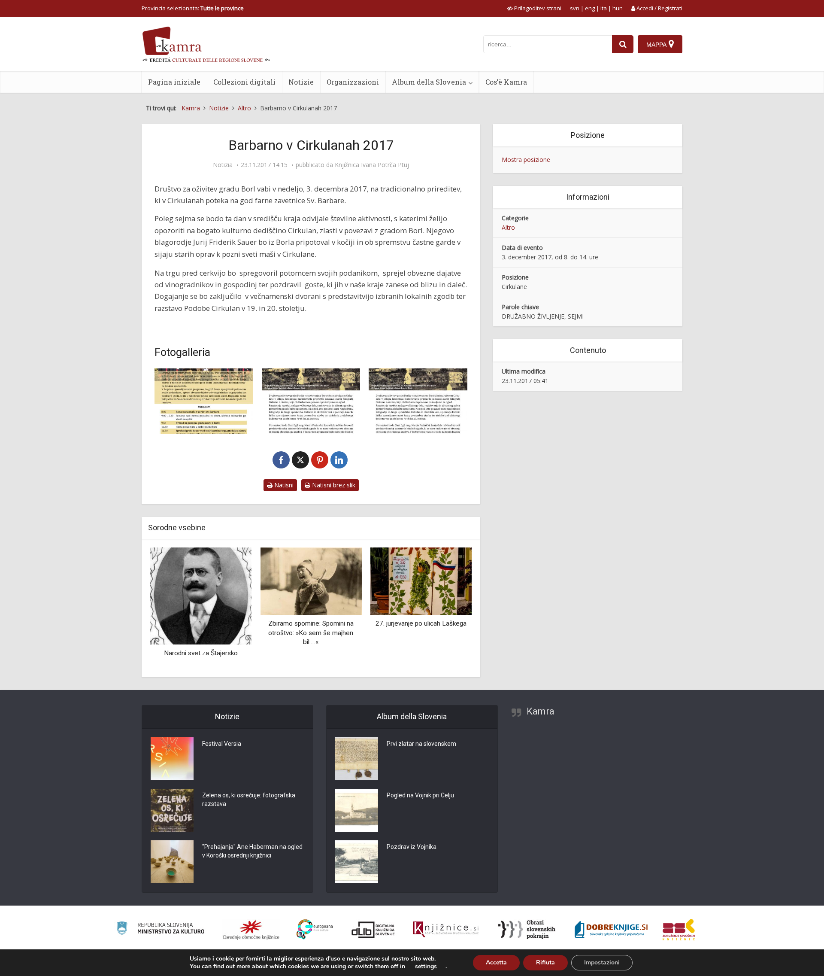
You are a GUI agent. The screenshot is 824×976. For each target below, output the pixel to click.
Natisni (283, 485)
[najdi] (622, 44)
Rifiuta (545, 962)
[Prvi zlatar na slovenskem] (356, 758)
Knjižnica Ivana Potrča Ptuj (372, 165)
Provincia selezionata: (193, 8)
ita (603, 8)
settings (426, 966)
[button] (450, 609)
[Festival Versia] (172, 758)
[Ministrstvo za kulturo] (160, 929)
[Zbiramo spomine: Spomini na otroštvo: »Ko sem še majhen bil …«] (310, 580)
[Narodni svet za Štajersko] (200, 595)
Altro (508, 227)
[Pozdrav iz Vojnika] (356, 861)
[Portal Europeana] (315, 929)
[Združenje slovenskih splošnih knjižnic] (445, 929)
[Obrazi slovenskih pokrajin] (527, 929)
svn (574, 8)
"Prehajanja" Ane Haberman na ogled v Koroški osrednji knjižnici (252, 851)
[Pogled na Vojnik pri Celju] (356, 810)
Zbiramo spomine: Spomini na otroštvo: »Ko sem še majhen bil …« (311, 633)
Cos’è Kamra (506, 81)
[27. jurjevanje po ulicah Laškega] (421, 580)
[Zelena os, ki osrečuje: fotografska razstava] (172, 810)
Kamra (540, 711)
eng (590, 8)
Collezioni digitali (244, 81)
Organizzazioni (353, 81)
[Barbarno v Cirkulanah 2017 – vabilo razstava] (418, 401)
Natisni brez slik (332, 485)
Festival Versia (221, 743)
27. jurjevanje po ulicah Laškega (421, 623)
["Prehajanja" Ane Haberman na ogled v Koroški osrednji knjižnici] (172, 861)
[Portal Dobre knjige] (611, 929)
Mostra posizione (526, 159)
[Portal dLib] (373, 929)
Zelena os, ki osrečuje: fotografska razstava (248, 799)
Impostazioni (602, 962)
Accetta (496, 962)
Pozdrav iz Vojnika (411, 846)
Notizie (301, 81)
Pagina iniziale (174, 81)
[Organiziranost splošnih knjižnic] (251, 929)
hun (617, 8)
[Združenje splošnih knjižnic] (679, 929)
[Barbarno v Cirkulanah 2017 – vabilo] (203, 401)
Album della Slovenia (429, 81)
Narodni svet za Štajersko (201, 653)
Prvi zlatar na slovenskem (421, 743)
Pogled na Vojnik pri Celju (420, 795)
